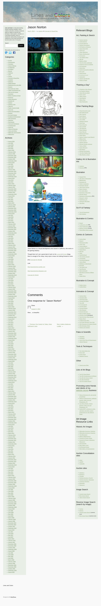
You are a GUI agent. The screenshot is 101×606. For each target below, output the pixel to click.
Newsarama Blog (83, 242)
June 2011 (10, 449)
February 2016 (12, 350)
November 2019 (12, 271)
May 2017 (10, 324)
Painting (10, 102)
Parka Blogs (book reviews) (86, 230)
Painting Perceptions (84, 45)
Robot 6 (81, 241)
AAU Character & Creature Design (87, 324)
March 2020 (11, 264)
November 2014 (12, 377)
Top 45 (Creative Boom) (85, 381)
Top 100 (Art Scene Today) (86, 378)
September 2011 (12, 443)
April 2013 (10, 410)
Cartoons (10, 72)
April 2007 (10, 537)
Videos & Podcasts (13, 129)
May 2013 (10, 408)
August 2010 (11, 466)
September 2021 (12, 232)
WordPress (13, 597)
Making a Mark (83, 61)
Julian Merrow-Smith (84, 93)
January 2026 (11, 153)
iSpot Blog (81, 203)
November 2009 (12, 482)
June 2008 (10, 512)
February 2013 (12, 414)
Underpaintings (83, 41)
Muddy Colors (82, 285)
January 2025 (11, 169)
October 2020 (11, 252)
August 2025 (11, 162)
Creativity (10, 79)
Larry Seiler (82, 119)
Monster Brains (83, 194)
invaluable (81, 463)
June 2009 (10, 491)
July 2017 (10, 320)
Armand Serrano (83, 311)
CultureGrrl (82, 76)
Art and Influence (83, 43)
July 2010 (10, 468)
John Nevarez (82, 310)
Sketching (10, 120)
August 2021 (11, 234)
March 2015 (11, 370)
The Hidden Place (83, 57)
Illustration (10, 94)
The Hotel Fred (83, 267)
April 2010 (10, 473)
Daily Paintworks (83, 101)
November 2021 (12, 229)
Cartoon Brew (82, 296)
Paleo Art (10, 106)
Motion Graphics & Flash (14, 95)
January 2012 (11, 436)
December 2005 (12, 565)
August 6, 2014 (35, 309)
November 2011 (12, 440)
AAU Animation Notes (84, 325)
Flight (80, 253)
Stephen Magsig (83, 142)
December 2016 (12, 333)
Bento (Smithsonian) (84, 54)
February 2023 (12, 204)
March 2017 (11, 327)
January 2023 (11, 206)
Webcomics (11, 134)
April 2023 (10, 201)
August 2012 (11, 424)
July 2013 (10, 405)
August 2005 (11, 572)
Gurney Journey (83, 40)
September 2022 (12, 211)
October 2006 (11, 547)
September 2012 (12, 422)
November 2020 (12, 250)
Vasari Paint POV (83, 48)
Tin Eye (81, 509)
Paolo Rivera (82, 249)
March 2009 (11, 496)
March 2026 (11, 150)
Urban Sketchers (83, 52)
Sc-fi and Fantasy (12, 115)
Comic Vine (82, 244)
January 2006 (11, 563)
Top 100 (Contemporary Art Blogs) (87, 376)
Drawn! (81, 223)
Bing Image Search (84, 495)
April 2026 (10, 148)
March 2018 (11, 306)
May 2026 (10, 146)
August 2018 (11, 298)
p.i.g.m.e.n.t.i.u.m (83, 75)
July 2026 (10, 143)
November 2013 (12, 398)
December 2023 (12, 189)
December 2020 (12, 248)
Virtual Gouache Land (84, 110)
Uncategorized (11, 125)
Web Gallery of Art (83, 445)
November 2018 (12, 292)
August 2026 (11, 141)
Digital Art (10, 81)
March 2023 (11, 203)
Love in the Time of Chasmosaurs (87, 340)
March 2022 (11, 222)
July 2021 (10, 236)
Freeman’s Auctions (84, 481)
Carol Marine (82, 98)
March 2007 (11, 538)
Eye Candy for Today (13, 88)
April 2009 (10, 494)
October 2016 (11, 336)
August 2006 (11, 551)
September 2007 (12, 528)
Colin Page (82, 123)
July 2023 (10, 197)
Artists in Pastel (83, 80)
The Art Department (84, 212)
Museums (10, 97)
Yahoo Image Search (84, 497)
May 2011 (10, 451)
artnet (80, 460)
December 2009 (12, 480)
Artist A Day (82, 68)
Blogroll (10, 71)
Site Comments (12, 118)
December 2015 (12, 354)
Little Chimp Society (84, 187)
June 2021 (10, 238)
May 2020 (10, 261)
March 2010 (11, 475)
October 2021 (11, 231)
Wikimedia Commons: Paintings (87, 431)
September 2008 (12, 507)
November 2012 (12, 419)
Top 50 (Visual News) (84, 374)
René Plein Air (82, 132)
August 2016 (11, 340)
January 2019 (11, 289)
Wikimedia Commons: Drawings (87, 433)
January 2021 (11, 247)
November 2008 (12, 503)
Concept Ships (83, 306)
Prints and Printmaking (13, 111)
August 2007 (11, 530)
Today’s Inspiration (84, 183)
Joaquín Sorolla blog (84, 78)
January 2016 (11, 352)
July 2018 (10, 299)
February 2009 (12, 498)
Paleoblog (81, 336)
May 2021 (10, 239)
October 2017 (11, 315)
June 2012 (10, 428)
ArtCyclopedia (82, 443)
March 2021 (11, 243)
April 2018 (10, 305)
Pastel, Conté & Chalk (13, 108)
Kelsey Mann (82, 318)
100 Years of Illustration (85, 178)
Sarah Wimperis (83, 147)
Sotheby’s (81, 472)
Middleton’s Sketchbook (85, 263)
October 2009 (11, 484)
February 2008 (12, 519)
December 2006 (12, 544)
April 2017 (10, 326)
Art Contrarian (82, 66)
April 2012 (10, 431)
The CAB (81, 303)
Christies (81, 476)
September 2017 (12, 317)
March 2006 (11, 559)
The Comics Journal (84, 256)
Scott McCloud (83, 255)
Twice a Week (82, 146)
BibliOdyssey (82, 180)
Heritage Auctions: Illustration (86, 479)
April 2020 (10, 262)
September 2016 (12, 338)
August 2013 (11, 403)
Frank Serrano (83, 140)
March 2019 (11, 285)
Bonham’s (81, 474)
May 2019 (10, 282)
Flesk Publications (83, 226)
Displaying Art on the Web (14, 85)
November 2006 (12, 545)
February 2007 (12, 540)
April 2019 (10, 283)
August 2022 (11, 213)
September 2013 (12, 401)
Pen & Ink (10, 109)
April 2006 (10, 558)
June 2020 (10, 259)
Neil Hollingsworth (83, 112)
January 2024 (11, 187)
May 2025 (10, 167)
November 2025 (12, 157)
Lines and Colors (8, 585)
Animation (10, 64)
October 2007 (11, 526)
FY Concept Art (83, 304)
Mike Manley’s (84, 154)
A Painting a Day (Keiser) (85, 89)
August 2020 (11, 255)
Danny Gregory (83, 189)
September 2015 (12, 359)
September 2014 (12, 380)
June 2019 (10, 280)
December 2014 (12, 375)
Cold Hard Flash (83, 299)
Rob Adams (82, 149)
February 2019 (12, 287)
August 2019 (11, 276)
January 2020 (11, 268)
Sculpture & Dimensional (14, 116)
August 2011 (11, 445)
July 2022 (10, 215)
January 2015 (11, 373)
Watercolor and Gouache (14, 132)
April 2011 (10, 452)
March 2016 (11, 349)
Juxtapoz (81, 166)
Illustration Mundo (83, 185)
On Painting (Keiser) (84, 91)
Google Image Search (84, 494)
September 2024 (12, 176)
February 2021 (12, 245)
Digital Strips (82, 276)
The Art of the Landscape (85, 62)
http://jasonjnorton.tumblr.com (36, 267)
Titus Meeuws (82, 128)
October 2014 (11, 378)
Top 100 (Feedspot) (84, 379)
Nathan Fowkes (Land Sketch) (87, 137)
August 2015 (11, 361)
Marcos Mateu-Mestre (84, 313)
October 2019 (11, 273)
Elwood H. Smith (83, 198)
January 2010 (11, 479)
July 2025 (10, 164)
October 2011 (11, 442)
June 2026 (10, 145)
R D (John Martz (83, 191)
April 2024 (10, 181)
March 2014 (11, 391)
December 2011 (12, 438)
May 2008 (10, 514)
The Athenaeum (83, 434)
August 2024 (11, 178)
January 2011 (11, 458)
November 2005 (12, 566)
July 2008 (10, 510)
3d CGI (10, 60)
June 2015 (10, 364)
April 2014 (10, 389)
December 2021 (12, 227)
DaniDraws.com (83, 199)
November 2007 (12, 524)
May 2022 (10, 218)
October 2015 (11, 357)
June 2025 (10, 166)
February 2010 (12, 477)
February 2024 (12, 185)
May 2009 (10, 493)
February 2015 (12, 371)
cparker (40, 31)
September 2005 (12, 570)
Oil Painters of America (85, 47)
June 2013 (10, 406)
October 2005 (11, 568)
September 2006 (12, 549)
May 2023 (10, 199)
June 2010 (10, 470)
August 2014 (11, 382)
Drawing (10, 87)
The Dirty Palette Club (84, 153)
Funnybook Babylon (84, 260)
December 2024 (12, 171)
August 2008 (11, 508)
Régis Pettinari (83, 130)
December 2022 (12, 208)
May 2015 (10, 366)
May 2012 (10, 429)
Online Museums (12, 99)
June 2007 (10, 533)
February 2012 (12, 435)
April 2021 (10, 241)
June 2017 (10, 322)
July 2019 (10, 278)
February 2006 (12, 561)
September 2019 (12, 275)
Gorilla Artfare (82, 286)
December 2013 (12, 396)
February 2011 (12, 456)
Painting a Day (11, 104)
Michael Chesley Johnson (85, 144)
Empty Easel (82, 354)
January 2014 (11, 394)
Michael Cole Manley (84, 151)
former (65, 254)
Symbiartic (82, 338)
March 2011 (11, 454)
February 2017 (12, 329)
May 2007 (10, 535)
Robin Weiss (82, 135)
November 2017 (12, 313)
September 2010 (12, 465)
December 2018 (12, 291)
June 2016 (10, 343)
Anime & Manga (12, 65)
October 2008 (11, 505)
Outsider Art (11, 101)
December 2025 (12, 155)
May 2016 (10, 345)
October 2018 (11, 294)
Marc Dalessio (82, 117)
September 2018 (12, 296)
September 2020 (12, 254)
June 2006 (10, 554)
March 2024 (11, 183)
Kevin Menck (82, 116)
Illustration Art (82, 182)
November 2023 (12, 190)
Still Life (81, 59)
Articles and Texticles (84, 327)
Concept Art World (35, 260)
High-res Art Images (13, 92)
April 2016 (10, 347)
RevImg (81, 510)
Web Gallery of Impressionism (86, 448)
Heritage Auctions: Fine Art (86, 478)
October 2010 (11, 463)
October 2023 (11, 192)
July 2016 (10, 341)
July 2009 (10, 489)
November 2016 (12, 334)
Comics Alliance (83, 246)
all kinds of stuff (83, 315)
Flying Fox (82, 50)
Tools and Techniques (13, 123)
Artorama (81, 167)
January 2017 (11, 331)
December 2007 (12, 523)
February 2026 (12, 152)
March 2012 (11, 433)
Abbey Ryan (82, 100)
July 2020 (10, 257)
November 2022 (12, 210)
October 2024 (11, 174)
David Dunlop (82, 73)
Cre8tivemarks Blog (84, 320)
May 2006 (10, 556)
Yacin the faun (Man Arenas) (86, 317)
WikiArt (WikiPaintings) (85, 436)
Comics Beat (82, 239)
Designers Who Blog (84, 201)
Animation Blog (83, 297)
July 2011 (10, 447)
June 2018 (10, 301)
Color (9, 74)
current (59, 254)
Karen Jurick (82, 94)
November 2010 (12, 461)
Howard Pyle (82, 176)
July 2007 (10, 531)
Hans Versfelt (82, 126)
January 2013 (11, 415)
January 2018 (11, 310)
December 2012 (12, 417)
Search (7, 43)
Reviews (10, 113)
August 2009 (11, 487)
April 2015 (10, 368)
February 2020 (12, 266)
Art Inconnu (82, 55)
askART (81, 462)
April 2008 (10, 516)
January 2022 (11, 225)
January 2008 (11, 521)
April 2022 (10, 220)
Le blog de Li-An (83, 224)
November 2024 (12, 173)
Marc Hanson (82, 114)
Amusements (11, 62)
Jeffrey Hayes (82, 96)
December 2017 (12, 312)
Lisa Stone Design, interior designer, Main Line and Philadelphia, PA (86, 405)
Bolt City (81, 251)
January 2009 (11, 500)
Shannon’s (82, 485)
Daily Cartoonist (83, 270)
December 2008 (12, 501)
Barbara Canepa (83, 228)
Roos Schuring (83, 124)
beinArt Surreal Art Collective (86, 69)
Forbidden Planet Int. (84, 248)
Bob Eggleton (82, 214)
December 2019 (12, 269)
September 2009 (12, 486)
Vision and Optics (12, 130)
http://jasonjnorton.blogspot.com (37, 271)
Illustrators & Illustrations (85, 196)
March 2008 (11, 517)
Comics (10, 76)
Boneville (81, 265)
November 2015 (12, 356)
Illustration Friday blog (84, 192)
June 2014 (10, 385)
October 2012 (11, 421)
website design (82, 390)
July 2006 (10, 552)
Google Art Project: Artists (85, 438)
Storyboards (11, 122)
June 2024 (10, 180)
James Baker (82, 262)
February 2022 (12, 224)
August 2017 (11, 319)
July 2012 (10, 426)
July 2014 (10, 384)
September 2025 (12, 160)
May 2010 (10, 472)
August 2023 (11, 196)
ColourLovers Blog (84, 365)
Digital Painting (12, 83)
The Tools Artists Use (84, 351)
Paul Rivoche (82, 269)
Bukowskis (82, 483)
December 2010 (12, 459)
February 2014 (12, 392)
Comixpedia (82, 258)
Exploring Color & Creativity (86, 64)
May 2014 (10, 387)
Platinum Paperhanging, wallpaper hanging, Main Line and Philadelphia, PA (88, 400)
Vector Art (10, 127)
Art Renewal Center (84, 447)
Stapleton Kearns (83, 121)
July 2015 (10, 363)
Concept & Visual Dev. (13, 78)
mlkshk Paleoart (83, 342)
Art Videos (10, 69)
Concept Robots (83, 308)
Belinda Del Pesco (83, 133)
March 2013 (11, 412)
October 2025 (11, 159)
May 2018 (10, 303)
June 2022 (10, 217)
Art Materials (11, 67)
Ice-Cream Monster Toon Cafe (87, 322)
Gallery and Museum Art (14, 90)
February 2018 (12, 308)
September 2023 (12, 194)
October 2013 (11, 399)
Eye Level (81, 71)
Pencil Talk (82, 352)
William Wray (82, 139)
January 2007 (11, 542)
